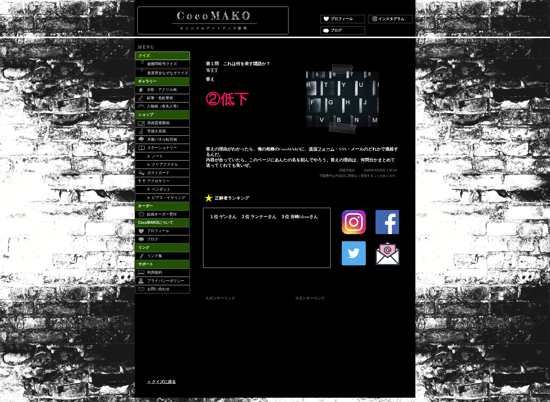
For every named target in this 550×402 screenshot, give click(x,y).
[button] (162, 47)
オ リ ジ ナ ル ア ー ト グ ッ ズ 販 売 (214, 28)
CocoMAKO (214, 15)
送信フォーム (322, 149)
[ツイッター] (354, 253)
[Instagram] (375, 19)
